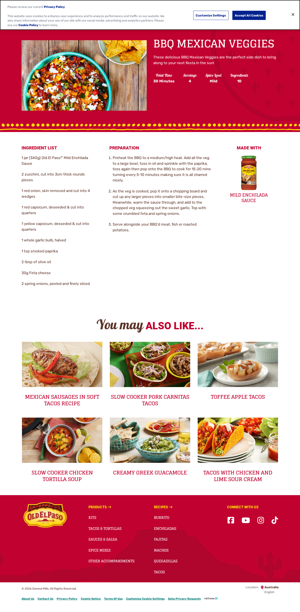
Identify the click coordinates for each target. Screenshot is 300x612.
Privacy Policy (67, 598)
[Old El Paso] (45, 515)
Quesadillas (166, 561)
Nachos (161, 550)
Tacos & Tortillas (105, 528)
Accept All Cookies (249, 15)
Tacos (159, 572)
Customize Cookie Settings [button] (145, 598)
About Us (28, 598)
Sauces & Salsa (103, 539)
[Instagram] (260, 520)
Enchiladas (165, 528)
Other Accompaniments (112, 561)
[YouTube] (245, 520)
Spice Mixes (100, 550)
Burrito (161, 517)
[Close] (293, 14)
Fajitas (161, 539)
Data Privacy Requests (184, 598)
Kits (92, 517)
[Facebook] (231, 520)
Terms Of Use (113, 598)
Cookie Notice (91, 598)
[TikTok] (274, 520)
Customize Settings (211, 15)
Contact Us (45, 598)
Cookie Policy (28, 25)
